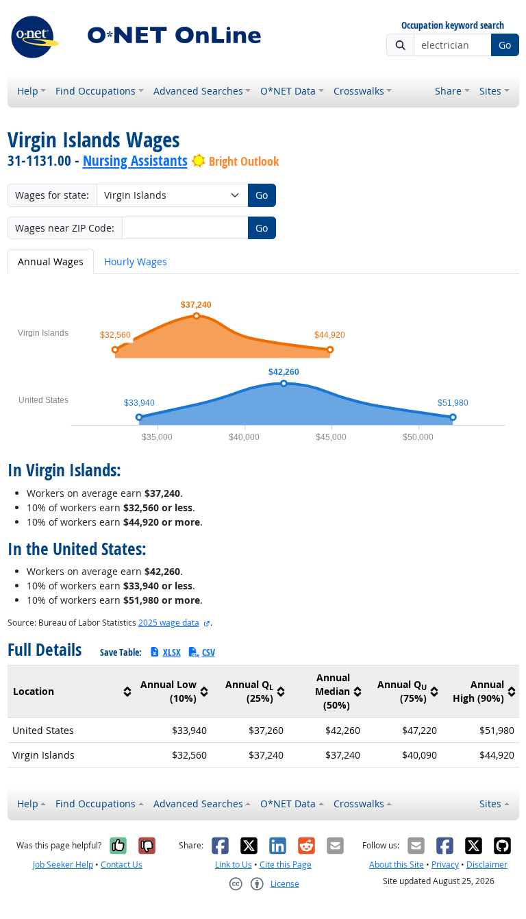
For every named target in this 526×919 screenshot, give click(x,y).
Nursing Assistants (135, 160)
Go (505, 44)
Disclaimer (487, 864)
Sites (490, 90)
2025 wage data (168, 622)
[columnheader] (72, 691)
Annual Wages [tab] (51, 261)
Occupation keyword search (452, 26)
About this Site (396, 864)
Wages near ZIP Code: (64, 227)
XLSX (172, 652)
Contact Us (121, 864)
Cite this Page (286, 864)
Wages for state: (52, 194)
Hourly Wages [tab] (135, 261)
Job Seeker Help (63, 864)
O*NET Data (288, 90)
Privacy (445, 864)
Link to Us (233, 864)
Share (448, 90)
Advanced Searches (198, 90)
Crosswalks (359, 90)
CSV (208, 652)
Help (27, 90)
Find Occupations (95, 90)
